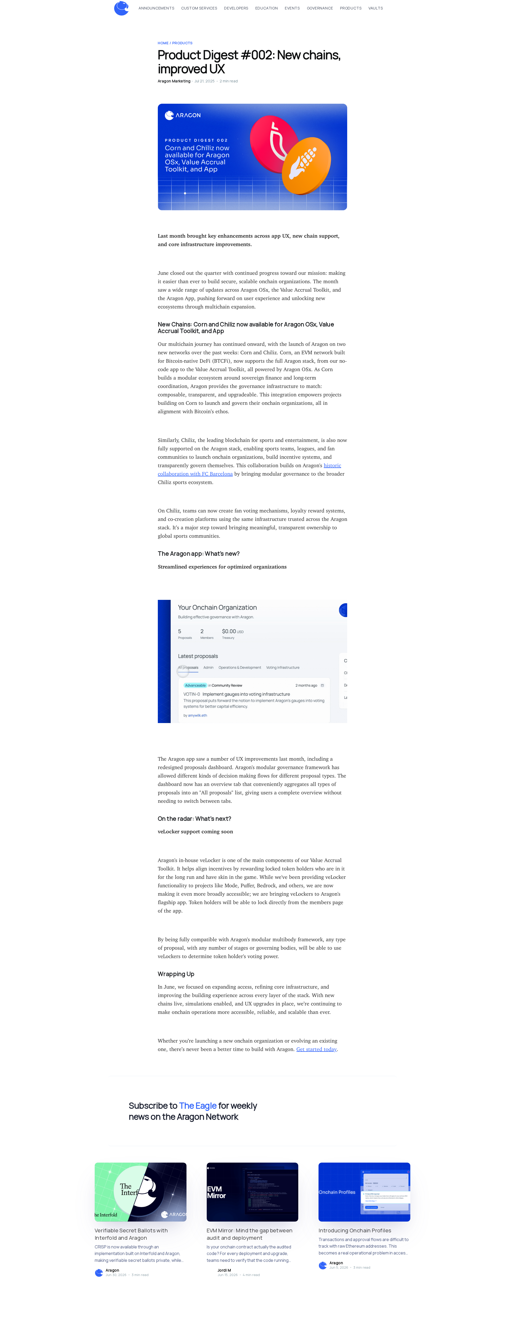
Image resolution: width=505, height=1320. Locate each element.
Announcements (156, 8)
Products (350, 8)
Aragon (112, 1270)
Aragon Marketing (174, 80)
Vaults (375, 8)
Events (292, 8)
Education (266, 8)
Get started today (316, 1048)
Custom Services (199, 8)
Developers (236, 8)
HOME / (165, 43)
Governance (320, 8)
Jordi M (224, 1270)
